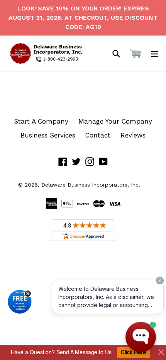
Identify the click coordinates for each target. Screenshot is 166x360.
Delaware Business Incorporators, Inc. (90, 185)
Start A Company (41, 121)
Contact (97, 135)
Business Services (47, 135)
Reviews (133, 135)
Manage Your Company (115, 121)
